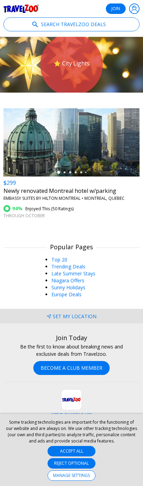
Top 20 (59, 259)
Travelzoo (21, 9)
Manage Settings (71, 475)
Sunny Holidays (68, 287)
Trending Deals (68, 266)
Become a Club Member (71, 367)
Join (115, 8)
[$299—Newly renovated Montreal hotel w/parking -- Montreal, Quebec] (71, 142)
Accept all (71, 451)
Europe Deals (66, 294)
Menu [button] (134, 8)
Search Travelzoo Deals (73, 24)
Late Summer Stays (73, 273)
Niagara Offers (67, 280)
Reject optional (71, 463)
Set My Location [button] (74, 316)
